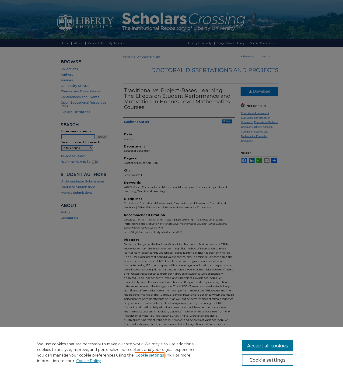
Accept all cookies (267, 346)
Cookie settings (150, 355)
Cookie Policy (88, 361)
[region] (171, 352)
